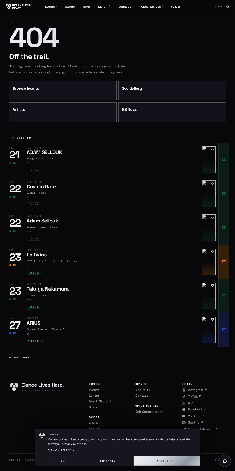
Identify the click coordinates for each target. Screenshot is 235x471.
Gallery (70, 6)
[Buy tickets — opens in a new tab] (223, 160)
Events (94, 390)
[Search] (227, 6)
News (87, 6)
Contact (141, 395)
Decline (60, 461)
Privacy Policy (22, 459)
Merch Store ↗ (100, 401)
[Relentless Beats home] (18, 6)
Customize (109, 461)
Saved (93, 407)
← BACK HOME (20, 357)
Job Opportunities (149, 412)
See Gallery (132, 91)
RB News (129, 112)
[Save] (212, 149)
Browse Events (26, 91)
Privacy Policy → (61, 450)
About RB (142, 390)
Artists (19, 112)
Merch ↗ (104, 6)
